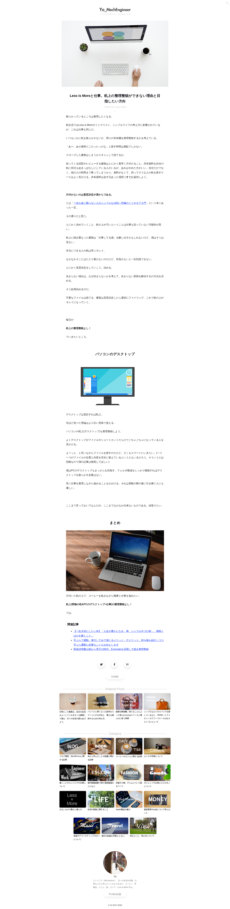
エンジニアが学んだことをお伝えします (115, 14)
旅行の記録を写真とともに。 (114, 836)
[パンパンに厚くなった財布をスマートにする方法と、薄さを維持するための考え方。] (101, 701)
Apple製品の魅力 (123, 809)
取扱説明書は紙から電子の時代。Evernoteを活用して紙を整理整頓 (111, 649)
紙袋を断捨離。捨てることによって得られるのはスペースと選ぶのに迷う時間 (129, 715)
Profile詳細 (115, 894)
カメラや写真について (153, 756)
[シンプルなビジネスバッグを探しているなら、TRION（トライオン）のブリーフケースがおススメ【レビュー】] (157, 701)
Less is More (120, 107)
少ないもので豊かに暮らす (70, 809)
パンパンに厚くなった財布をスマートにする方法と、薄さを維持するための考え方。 (101, 715)
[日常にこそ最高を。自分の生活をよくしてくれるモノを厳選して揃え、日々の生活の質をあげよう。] (72, 701)
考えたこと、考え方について (142, 836)
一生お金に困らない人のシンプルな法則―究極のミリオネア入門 (110, 203)
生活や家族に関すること (98, 809)
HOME (115, 676)
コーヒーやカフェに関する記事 (129, 756)
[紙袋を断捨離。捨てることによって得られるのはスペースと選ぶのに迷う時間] (129, 701)
